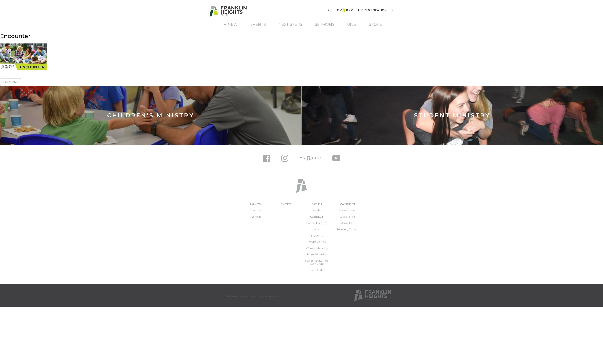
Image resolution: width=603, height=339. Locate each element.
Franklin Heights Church (245, 296)
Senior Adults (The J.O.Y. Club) (317, 262)
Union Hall (347, 223)
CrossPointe (347, 216)
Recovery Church (347, 229)
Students (317, 235)
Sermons (324, 24)
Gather (316, 204)
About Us (255, 210)
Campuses (347, 204)
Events (258, 24)
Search (329, 10)
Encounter (10, 82)
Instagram (284, 158)
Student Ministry (452, 115)
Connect (316, 216)
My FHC (345, 10)
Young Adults (317, 241)
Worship (255, 216)
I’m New (229, 24)
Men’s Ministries (316, 254)
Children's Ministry (150, 115)
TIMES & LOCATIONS (373, 10)
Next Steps (290, 24)
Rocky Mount (347, 210)
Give (351, 24)
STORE (375, 24)
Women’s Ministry (317, 248)
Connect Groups (316, 223)
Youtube (336, 158)
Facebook (266, 158)
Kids (316, 229)
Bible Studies (317, 270)
